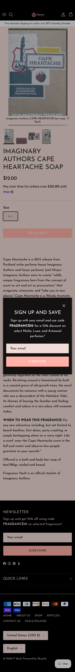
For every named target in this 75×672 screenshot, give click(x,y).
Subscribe (38, 361)
